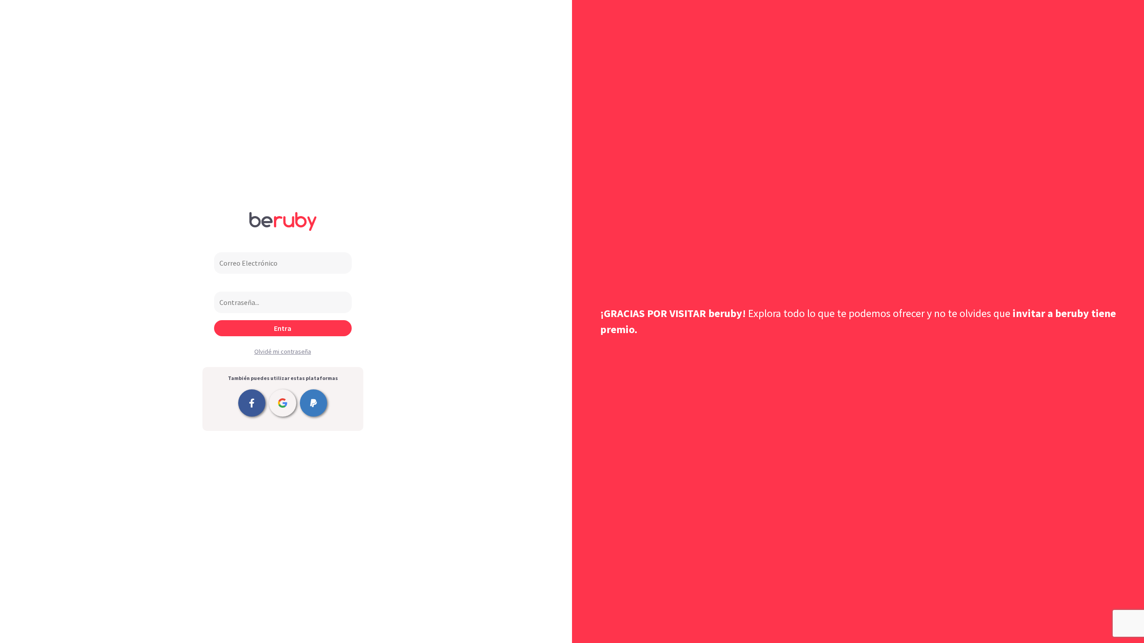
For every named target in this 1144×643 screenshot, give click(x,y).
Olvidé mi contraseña (282, 351)
